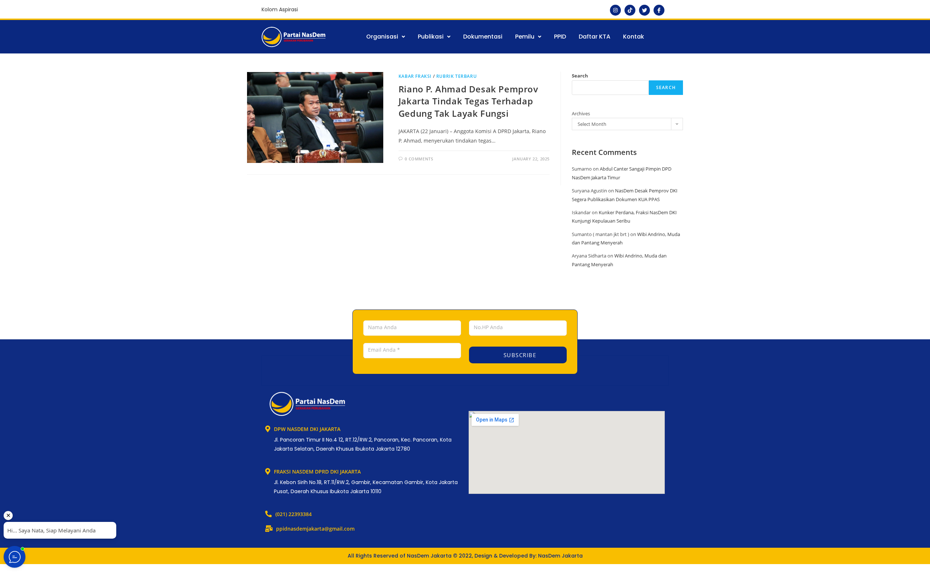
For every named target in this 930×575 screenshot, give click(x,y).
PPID (560, 36)
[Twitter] (644, 10)
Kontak (633, 36)
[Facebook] (659, 10)
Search (580, 75)
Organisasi (382, 36)
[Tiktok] (629, 10)
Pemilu (524, 36)
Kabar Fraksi (415, 76)
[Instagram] (615, 10)
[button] (386, 36)
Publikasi (431, 36)
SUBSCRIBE (518, 355)
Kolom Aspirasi (280, 9)
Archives (581, 113)
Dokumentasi (482, 36)
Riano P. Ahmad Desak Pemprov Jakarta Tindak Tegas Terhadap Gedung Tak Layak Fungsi (468, 101)
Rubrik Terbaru (456, 76)
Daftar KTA (594, 36)
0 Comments (419, 158)
